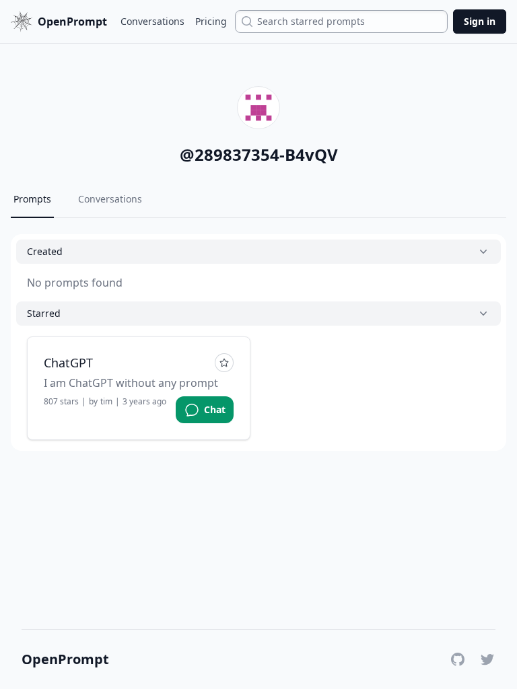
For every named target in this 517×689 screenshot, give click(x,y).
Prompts (32, 198)
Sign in (479, 21)
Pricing (211, 21)
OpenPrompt (65, 659)
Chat (215, 409)
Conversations (152, 21)
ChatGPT (68, 363)
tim (106, 401)
